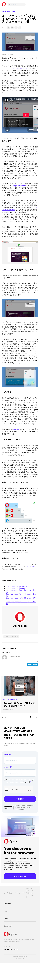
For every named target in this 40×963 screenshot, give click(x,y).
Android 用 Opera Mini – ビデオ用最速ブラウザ (19, 704)
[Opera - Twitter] (8, 949)
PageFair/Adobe (19, 186)
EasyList (15, 429)
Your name (7, 754)
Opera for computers (12, 636)
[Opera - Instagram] (18, 949)
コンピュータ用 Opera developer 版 (16, 68)
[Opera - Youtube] (11, 949)
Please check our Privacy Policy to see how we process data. (24, 807)
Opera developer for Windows (17, 586)
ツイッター (31, 567)
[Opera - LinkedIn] (14, 949)
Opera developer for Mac (15, 588)
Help (5, 911)
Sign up (20, 799)
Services (7, 904)
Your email (7, 767)
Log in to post (32, 664)
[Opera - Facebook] (5, 949)
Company (8, 926)
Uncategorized (8, 11)
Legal (6, 918)
